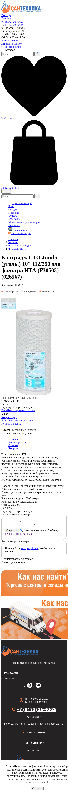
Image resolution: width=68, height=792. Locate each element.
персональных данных (18, 533)
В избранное (30, 291)
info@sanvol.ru (9, 40)
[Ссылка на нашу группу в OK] (29, 687)
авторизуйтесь (29, 548)
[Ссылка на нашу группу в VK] (38, 687)
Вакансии (14, 225)
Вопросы (13, 448)
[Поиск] (37, 54)
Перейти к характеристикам (18, 410)
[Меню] (6, 191)
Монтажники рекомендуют (24, 222)
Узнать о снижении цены (18, 420)
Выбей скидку (21, 229)
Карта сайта (34, 750)
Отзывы (13, 445)
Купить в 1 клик (11, 423)
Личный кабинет (11, 43)
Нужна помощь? (22, 203)
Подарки (13, 212)
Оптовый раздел (11, 46)
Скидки (13, 209)
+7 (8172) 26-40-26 (12, 21)
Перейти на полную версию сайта (34, 662)
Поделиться (48, 291)
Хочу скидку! (9, 417)
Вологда (6, 15)
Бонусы (12, 215)
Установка (14, 218)
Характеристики (18, 442)
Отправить (12, 530)
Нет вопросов (11, 291)
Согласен (37, 788)
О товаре (13, 439)
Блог (11, 206)
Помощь (6, 18)
